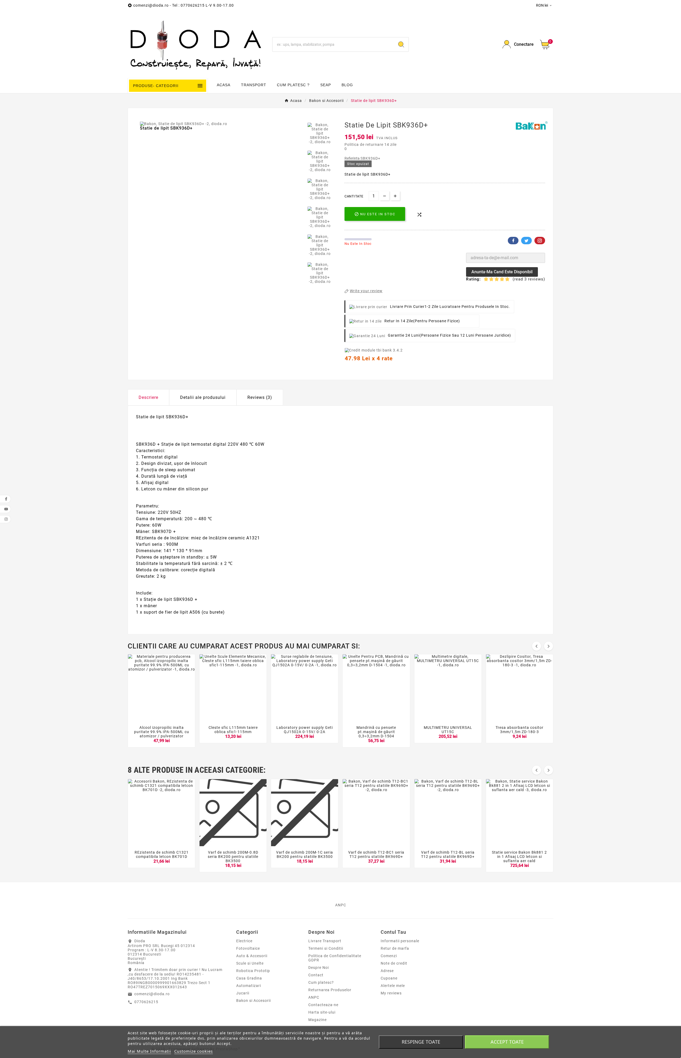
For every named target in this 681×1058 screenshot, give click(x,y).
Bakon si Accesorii (253, 1000)
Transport (253, 85)
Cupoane (389, 978)
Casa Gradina (249, 978)
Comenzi (389, 956)
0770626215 (146, 1002)
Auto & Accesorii (251, 956)
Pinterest (539, 240)
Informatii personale (400, 941)
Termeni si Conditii (325, 948)
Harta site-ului (321, 1012)
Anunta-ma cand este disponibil (502, 271)
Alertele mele (393, 985)
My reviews (391, 993)
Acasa (223, 85)
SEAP (325, 85)
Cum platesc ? (293, 85)
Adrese (387, 971)
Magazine (317, 1020)
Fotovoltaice (248, 948)
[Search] (401, 44)
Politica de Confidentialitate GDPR (334, 958)
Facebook (513, 240)
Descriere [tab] (148, 397)
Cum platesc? (321, 982)
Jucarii (242, 993)
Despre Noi (318, 967)
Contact (315, 975)
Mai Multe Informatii (149, 1051)
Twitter (526, 240)
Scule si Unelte (250, 963)
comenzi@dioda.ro (152, 994)
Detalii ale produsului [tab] (203, 397)
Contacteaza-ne (323, 1005)
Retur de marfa (395, 948)
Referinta (352, 158)
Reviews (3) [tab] (259, 397)
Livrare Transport (324, 941)
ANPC (313, 997)
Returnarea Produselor (329, 990)
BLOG (347, 85)
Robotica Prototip (253, 971)
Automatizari (248, 985)
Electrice (244, 941)
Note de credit (394, 963)
